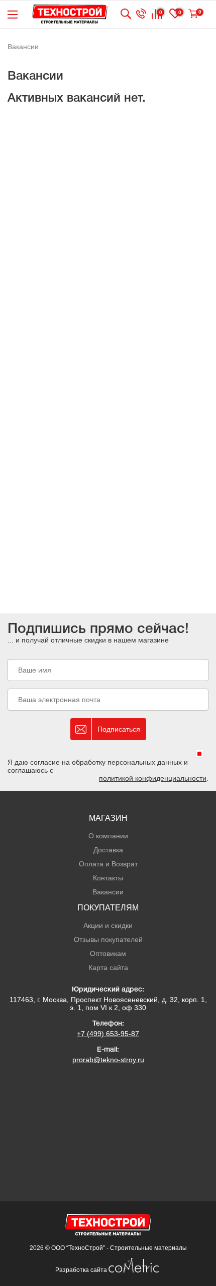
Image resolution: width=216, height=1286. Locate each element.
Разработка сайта (82, 1269)
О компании (108, 836)
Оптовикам (108, 953)
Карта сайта (108, 967)
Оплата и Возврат (108, 864)
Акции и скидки (108, 925)
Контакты (108, 878)
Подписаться (118, 729)
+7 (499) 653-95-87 (108, 1034)
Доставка (108, 850)
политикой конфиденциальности (152, 778)
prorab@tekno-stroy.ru (108, 1060)
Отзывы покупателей (108, 939)
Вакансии (108, 892)
